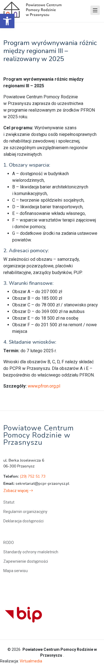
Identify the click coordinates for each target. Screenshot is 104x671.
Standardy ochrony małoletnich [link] (30, 552)
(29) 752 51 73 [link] (32, 476)
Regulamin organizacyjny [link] (25, 512)
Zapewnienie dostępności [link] (25, 561)
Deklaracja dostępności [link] (23, 521)
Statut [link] (8, 502)
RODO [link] (8, 542)
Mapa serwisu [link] (15, 571)
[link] (7, 21)
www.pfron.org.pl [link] (44, 386)
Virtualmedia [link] (31, 661)
